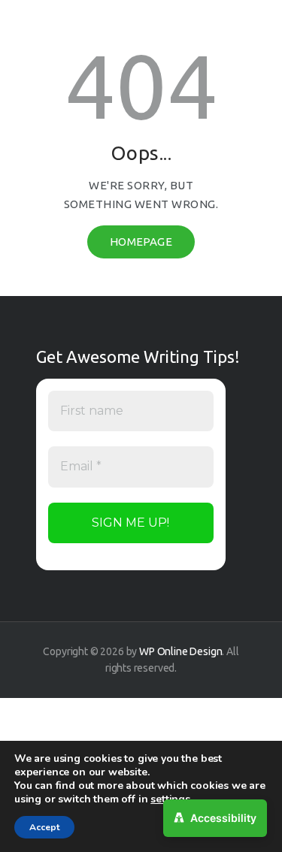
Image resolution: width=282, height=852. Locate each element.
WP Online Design (180, 651)
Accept (44, 827)
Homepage (141, 241)
